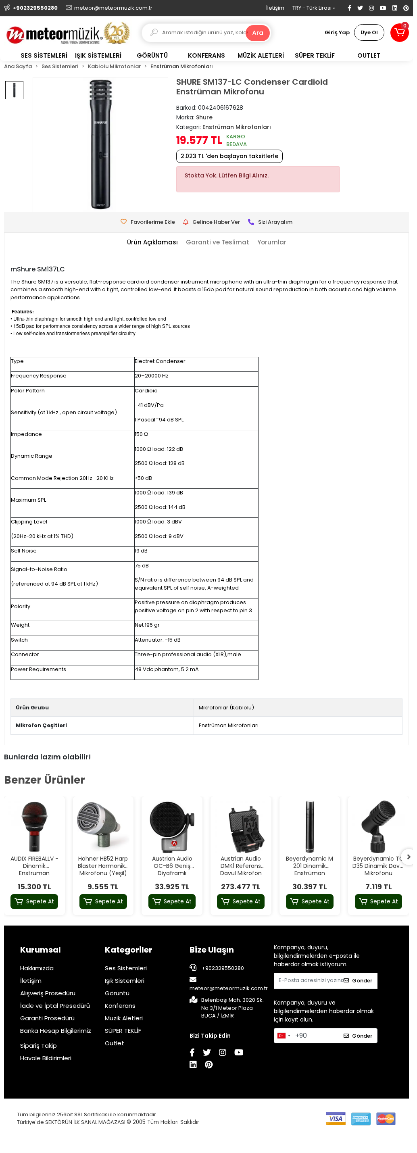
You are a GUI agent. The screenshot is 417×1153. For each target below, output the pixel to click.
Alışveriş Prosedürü (47, 993)
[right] (409, 857)
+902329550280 (222, 968)
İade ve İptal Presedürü (55, 1005)
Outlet (114, 1043)
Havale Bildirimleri (45, 1058)
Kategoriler (128, 949)
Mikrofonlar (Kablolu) (226, 707)
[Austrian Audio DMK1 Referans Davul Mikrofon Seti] (241, 827)
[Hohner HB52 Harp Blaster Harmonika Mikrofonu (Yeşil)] (103, 827)
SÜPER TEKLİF (123, 1030)
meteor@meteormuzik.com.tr (229, 988)
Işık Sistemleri (124, 980)
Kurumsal (40, 949)
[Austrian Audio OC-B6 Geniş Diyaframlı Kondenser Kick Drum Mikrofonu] (172, 827)
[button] (399, 32)
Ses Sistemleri (126, 968)
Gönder (362, 980)
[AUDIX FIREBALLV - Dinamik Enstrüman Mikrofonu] (34, 827)
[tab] (152, 242)
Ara (257, 33)
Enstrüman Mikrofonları (229, 725)
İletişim (275, 8)
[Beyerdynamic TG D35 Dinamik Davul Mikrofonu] (378, 827)
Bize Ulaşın (212, 949)
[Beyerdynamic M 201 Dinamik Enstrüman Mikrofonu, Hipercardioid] (310, 827)
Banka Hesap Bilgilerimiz (55, 1030)
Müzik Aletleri (124, 1018)
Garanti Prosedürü (47, 1018)
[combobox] (283, 1035)
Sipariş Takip (38, 1045)
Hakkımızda (37, 968)
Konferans (120, 1005)
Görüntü (117, 993)
